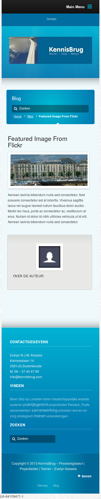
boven (86, 476)
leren (47, 398)
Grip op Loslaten (30, 398)
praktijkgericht (35, 404)
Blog (30, 116)
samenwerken (20, 410)
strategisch (25, 416)
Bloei (14, 398)
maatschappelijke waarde (70, 398)
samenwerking (44, 410)
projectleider (58, 404)
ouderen (16, 404)
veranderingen (57, 416)
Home (18, 116)
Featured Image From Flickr (37, 141)
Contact (51, 19)
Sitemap (42, 485)
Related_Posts (78, 404)
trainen (40, 415)
